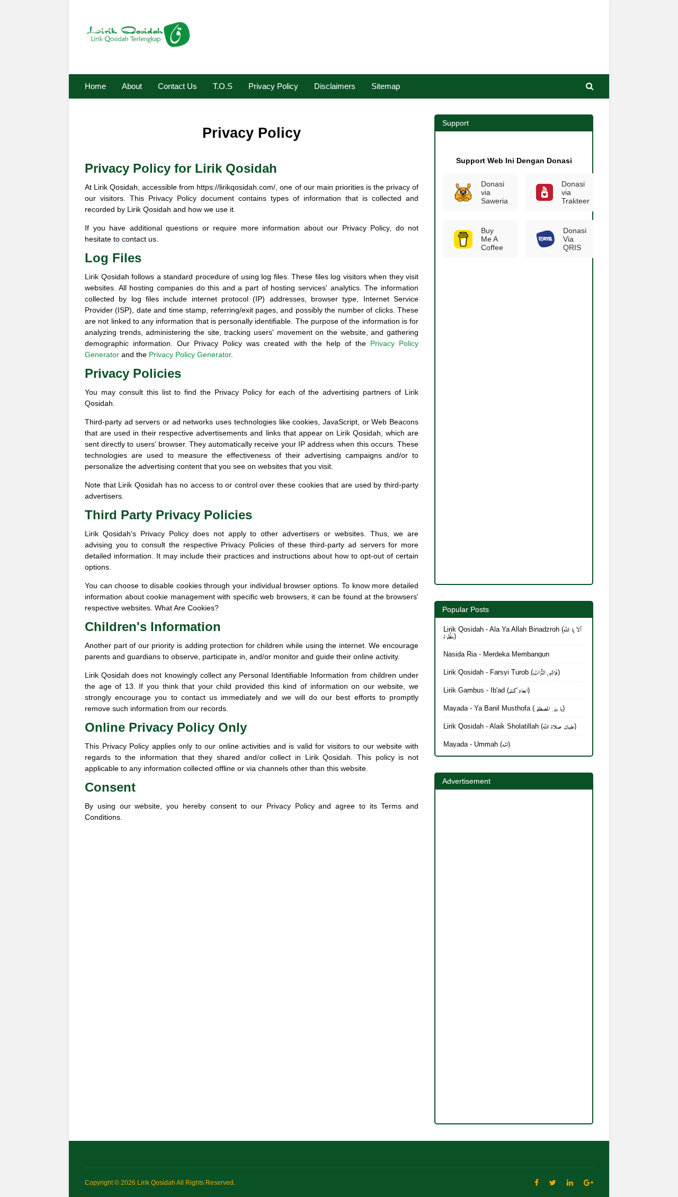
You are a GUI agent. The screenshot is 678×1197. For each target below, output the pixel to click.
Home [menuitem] (95, 86)
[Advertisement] (251, 904)
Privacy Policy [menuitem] (273, 86)
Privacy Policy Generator (190, 354)
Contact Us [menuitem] (177, 86)
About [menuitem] (132, 86)
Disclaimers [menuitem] (334, 86)
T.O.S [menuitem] (223, 86)
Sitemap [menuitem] (385, 86)
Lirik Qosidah (156, 1182)
